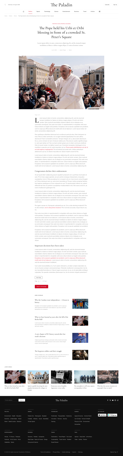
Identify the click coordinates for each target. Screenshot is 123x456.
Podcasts (18, 436)
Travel (53, 432)
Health (13, 416)
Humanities (77, 424)
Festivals (7, 439)
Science (77, 411)
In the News (89, 436)
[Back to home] (61, 4)
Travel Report (62, 436)
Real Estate (31, 439)
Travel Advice (62, 439)
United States (13, 419)
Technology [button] (47, 11)
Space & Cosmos (79, 416)
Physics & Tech (78, 421)
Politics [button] (30, 11)
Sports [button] (38, 11)
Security (65, 419)
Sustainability (54, 439)
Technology (54, 411)
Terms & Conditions (46, 452)
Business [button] (76, 11)
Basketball (45, 419)
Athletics (35, 419)
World (70, 50)
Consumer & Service (33, 442)
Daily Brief (82, 436)
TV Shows (12, 436)
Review (85, 439)
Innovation (54, 419)
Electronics (69, 416)
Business (30, 432)
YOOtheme (27, 452)
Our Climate (78, 419)
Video (76, 439)
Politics (7, 411)
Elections (19, 421)
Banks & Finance (39, 439)
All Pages (44, 281)
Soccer (40, 419)
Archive (93, 11)
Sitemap (80, 452)
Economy (7, 419)
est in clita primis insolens (53, 208)
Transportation (61, 416)
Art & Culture (13, 439)
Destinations (54, 436)
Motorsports (38, 416)
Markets (36, 436)
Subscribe (107, 4)
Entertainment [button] (66, 11)
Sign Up (115, 4)
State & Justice (12, 421)
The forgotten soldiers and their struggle (48, 351)
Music (19, 439)
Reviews (60, 419)
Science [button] (56, 11)
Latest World (8, 367)
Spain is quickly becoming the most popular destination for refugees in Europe (37, 388)
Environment (86, 421)
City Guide (69, 436)
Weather (69, 439)
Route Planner (54, 442)
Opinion (77, 436)
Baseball (44, 416)
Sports (30, 411)
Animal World (87, 416)
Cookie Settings (66, 452)
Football (30, 419)
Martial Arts (31, 416)
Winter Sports (31, 421)
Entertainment (8, 432)
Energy (45, 439)
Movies (6, 436)
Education (18, 416)
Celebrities (7, 442)
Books (12, 442)
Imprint (74, 452)
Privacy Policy (56, 452)
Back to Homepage (41, 286)
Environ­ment (8, 416)
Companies (41, 436)
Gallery (80, 439)
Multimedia (54, 416)
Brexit (6, 421)
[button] (5, 4)
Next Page (38, 277)
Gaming (53, 421)
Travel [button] (84, 11)
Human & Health (86, 419)
